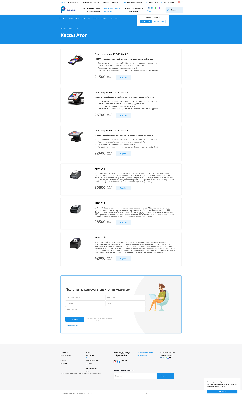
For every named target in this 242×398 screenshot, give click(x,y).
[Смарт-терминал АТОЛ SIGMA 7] (75, 62)
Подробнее (123, 77)
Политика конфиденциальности (121, 393)
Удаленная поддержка (120, 360)
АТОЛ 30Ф (100, 169)
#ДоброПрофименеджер (134, 2)
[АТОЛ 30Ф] (75, 177)
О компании (64, 352)
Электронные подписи (93, 360)
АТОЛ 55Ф (100, 237)
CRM (87, 371)
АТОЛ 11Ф (100, 203)
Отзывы (63, 360)
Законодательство (66, 358)
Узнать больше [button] (220, 387)
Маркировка (90, 355)
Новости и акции (65, 355)
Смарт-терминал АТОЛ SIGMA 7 (111, 54)
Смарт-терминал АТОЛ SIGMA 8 (111, 130)
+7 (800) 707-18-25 (133, 11)
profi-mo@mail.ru (109, 11)
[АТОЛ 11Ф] (75, 211)
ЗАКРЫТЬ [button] (222, 391)
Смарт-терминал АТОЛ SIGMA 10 (112, 92)
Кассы (88, 358)
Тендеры (89, 363)
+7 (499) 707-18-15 (93, 11)
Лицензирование (91, 366)
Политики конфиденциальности (95, 320)
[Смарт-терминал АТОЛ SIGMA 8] (75, 138)
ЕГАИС (88, 352)
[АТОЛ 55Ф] (75, 245)
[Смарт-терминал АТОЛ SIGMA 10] (75, 100)
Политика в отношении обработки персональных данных (163, 393)
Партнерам (63, 363)
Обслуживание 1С (92, 368)
